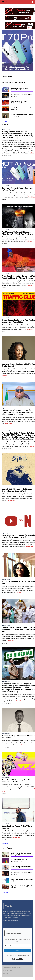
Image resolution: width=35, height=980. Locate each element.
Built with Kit (17, 959)
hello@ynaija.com (13, 920)
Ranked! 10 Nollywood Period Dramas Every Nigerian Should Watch (17, 490)
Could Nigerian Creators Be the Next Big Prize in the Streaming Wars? (18, 536)
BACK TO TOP (8, 970)
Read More (31, 197)
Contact (5, 973)
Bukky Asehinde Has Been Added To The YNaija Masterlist (18, 365)
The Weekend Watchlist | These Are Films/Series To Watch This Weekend (17, 233)
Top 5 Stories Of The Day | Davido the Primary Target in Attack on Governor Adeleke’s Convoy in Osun (18, 412)
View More (5, 121)
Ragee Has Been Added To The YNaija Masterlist (17, 827)
